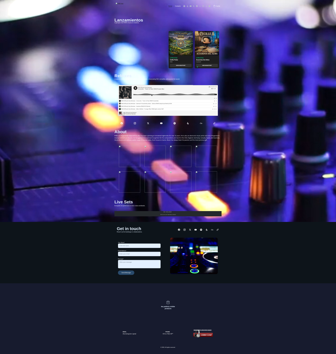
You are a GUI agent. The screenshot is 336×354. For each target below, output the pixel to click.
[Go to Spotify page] (185, 6)
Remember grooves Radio (202, 330)
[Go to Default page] (214, 123)
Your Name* (121, 242)
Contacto (178, 6)
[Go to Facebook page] (197, 6)
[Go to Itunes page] (209, 6)
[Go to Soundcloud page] (207, 6)
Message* (120, 259)
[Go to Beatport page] (188, 6)
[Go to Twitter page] (194, 6)
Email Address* (122, 250)
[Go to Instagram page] (203, 6)
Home (170, 6)
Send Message (126, 272)
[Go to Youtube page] (191, 6)
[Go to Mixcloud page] (200, 6)
